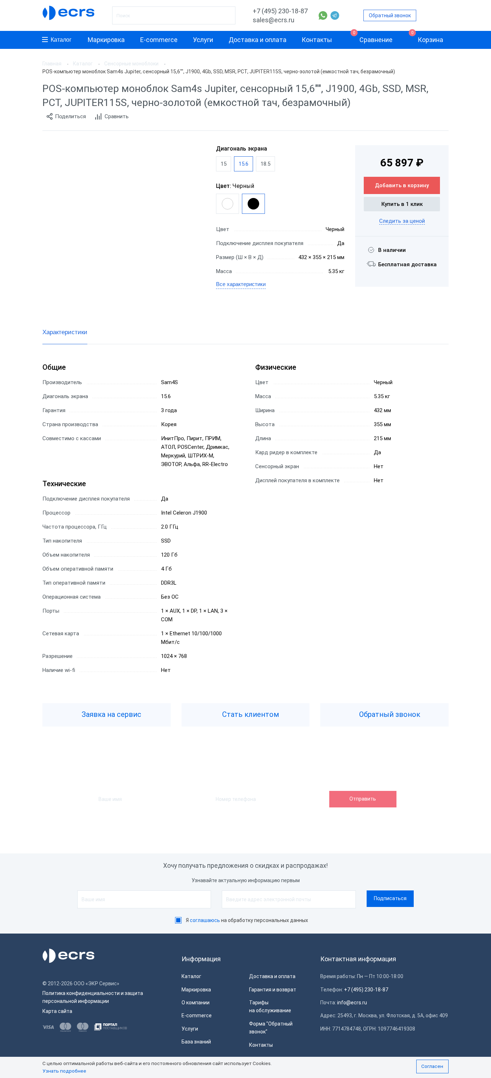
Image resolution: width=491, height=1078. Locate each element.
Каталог (61, 40)
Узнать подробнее (64, 1071)
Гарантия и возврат (272, 989)
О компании (196, 1002)
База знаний (196, 1042)
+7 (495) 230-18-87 (280, 11)
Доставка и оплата (257, 39)
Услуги (203, 39)
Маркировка (106, 39)
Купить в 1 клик (402, 204)
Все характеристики (241, 284)
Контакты (317, 39)
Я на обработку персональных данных (247, 920)
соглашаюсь (205, 920)
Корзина (427, 37)
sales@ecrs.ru (273, 20)
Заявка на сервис (110, 714)
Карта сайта (57, 1011)
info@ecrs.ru (352, 1002)
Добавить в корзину (402, 185)
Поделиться (70, 116)
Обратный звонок (390, 15)
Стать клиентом (249, 714)
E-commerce (159, 39)
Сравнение (373, 37)
